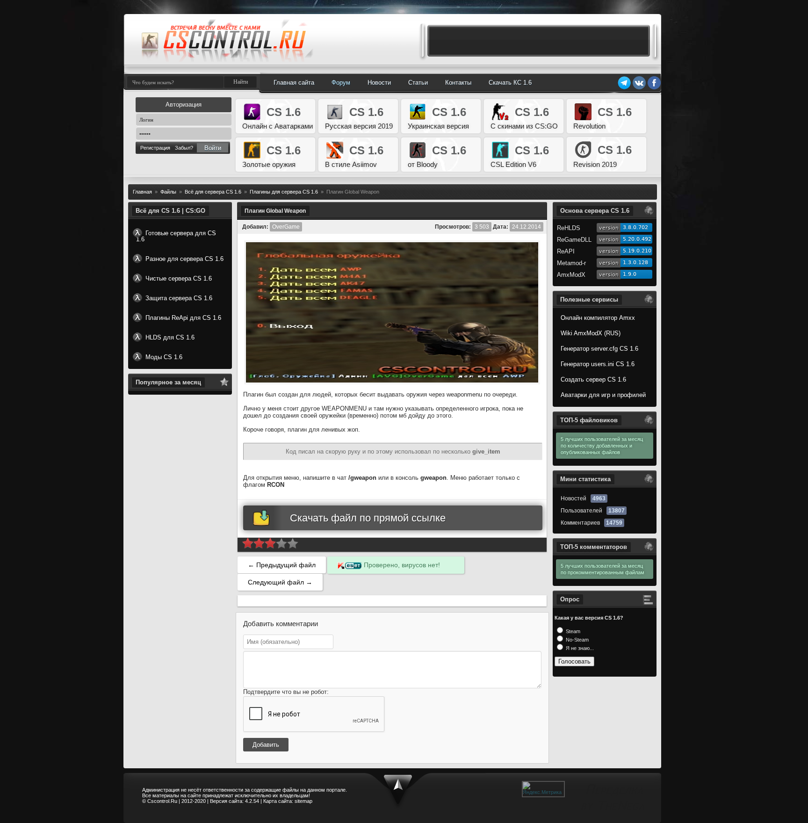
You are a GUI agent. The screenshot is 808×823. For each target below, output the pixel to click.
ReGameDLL (574, 239)
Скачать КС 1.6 (510, 82)
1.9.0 (629, 274)
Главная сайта (294, 82)
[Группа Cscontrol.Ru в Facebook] (654, 88)
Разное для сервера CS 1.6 (184, 258)
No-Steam (576, 640)
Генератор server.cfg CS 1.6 (599, 348)
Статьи (418, 82)
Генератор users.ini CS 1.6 (598, 364)
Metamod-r (571, 263)
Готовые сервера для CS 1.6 (176, 236)
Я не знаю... (579, 648)
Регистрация (155, 148)
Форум (341, 82)
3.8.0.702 (635, 227)
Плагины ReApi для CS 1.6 (183, 317)
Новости (379, 82)
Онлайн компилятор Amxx (598, 317)
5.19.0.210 (637, 251)
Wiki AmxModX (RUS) (590, 333)
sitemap (303, 801)
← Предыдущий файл (282, 565)
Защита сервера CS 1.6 (178, 298)
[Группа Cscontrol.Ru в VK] (639, 88)
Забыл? (184, 148)
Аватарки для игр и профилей (603, 394)
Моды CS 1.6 (163, 357)
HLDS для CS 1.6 (170, 337)
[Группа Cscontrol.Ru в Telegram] (624, 88)
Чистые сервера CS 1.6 (178, 278)
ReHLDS (568, 227)
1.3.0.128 (635, 263)
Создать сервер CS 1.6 (593, 379)
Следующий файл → (280, 582)
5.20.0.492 (637, 239)
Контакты (458, 82)
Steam (572, 631)
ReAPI (566, 251)
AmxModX (571, 274)
